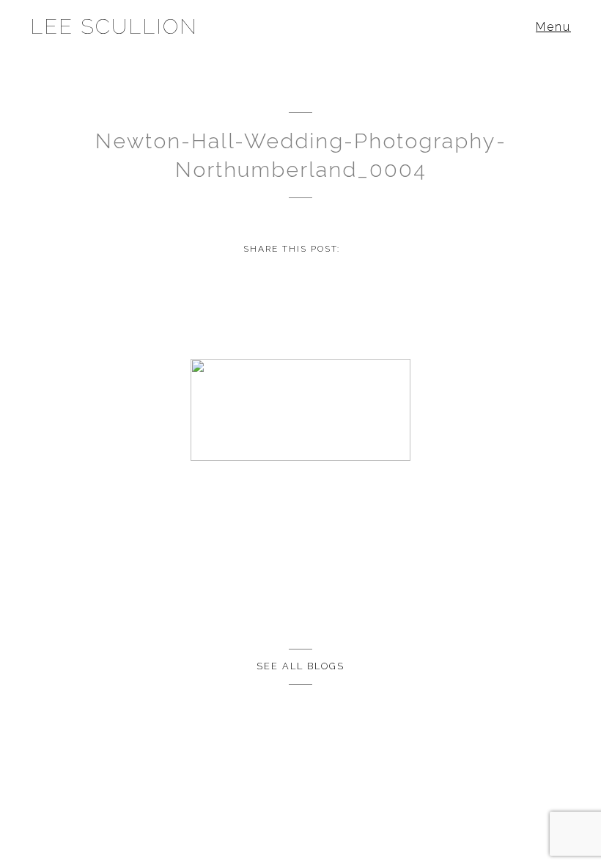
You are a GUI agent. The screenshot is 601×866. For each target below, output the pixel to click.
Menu (553, 27)
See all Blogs (300, 666)
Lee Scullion (114, 26)
